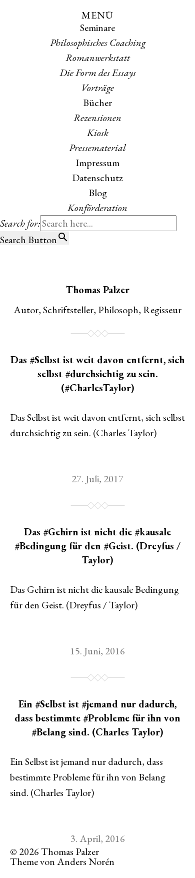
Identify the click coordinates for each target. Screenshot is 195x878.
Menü (98, 15)
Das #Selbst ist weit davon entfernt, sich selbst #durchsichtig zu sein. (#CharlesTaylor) (97, 373)
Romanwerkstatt (98, 57)
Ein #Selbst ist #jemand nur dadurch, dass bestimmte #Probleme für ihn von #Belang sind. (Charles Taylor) (97, 717)
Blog (97, 192)
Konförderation (98, 207)
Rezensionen (98, 117)
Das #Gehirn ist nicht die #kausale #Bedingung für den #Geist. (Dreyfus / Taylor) (97, 545)
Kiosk (97, 132)
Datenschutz (97, 177)
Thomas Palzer (98, 289)
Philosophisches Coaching (98, 42)
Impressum (98, 162)
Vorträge (97, 87)
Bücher (97, 102)
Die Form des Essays (98, 72)
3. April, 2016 (97, 838)
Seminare (97, 27)
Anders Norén (85, 861)
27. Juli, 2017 (98, 478)
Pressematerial (97, 147)
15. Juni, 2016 (97, 650)
